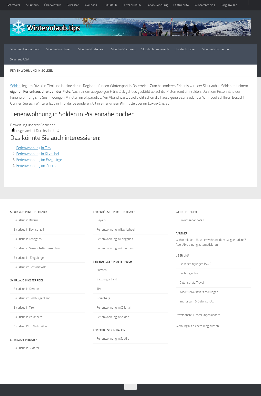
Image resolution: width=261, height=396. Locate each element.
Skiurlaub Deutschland (25, 49)
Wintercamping (205, 5)
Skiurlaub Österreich (91, 49)
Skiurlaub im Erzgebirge (29, 258)
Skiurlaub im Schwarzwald (30, 267)
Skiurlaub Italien (185, 49)
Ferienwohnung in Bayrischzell (116, 229)
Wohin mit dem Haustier (191, 240)
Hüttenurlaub (132, 5)
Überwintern (52, 5)
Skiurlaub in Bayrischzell (29, 229)
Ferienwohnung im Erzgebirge (39, 159)
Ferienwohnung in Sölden (113, 317)
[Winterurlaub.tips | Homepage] (130, 27)
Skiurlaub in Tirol (24, 307)
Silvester (73, 5)
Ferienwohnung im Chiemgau (115, 248)
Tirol (99, 289)
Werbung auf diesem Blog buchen (197, 326)
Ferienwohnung (157, 5)
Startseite (13, 5)
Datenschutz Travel (191, 282)
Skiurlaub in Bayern (59, 49)
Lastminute (181, 5)
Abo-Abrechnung (187, 245)
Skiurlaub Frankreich (155, 49)
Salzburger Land (107, 279)
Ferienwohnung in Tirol (33, 148)
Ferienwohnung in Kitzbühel (37, 154)
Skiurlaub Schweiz (123, 49)
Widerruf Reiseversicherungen (198, 292)
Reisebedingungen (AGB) (195, 264)
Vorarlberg (103, 298)
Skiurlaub (32, 5)
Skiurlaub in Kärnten (26, 289)
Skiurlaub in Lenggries (28, 239)
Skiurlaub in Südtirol (26, 348)
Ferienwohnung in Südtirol (113, 338)
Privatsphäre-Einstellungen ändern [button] (198, 315)
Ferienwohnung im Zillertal (36, 165)
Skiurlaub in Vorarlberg (28, 317)
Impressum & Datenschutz (196, 301)
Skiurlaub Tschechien (216, 49)
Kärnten (102, 270)
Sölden (15, 86)
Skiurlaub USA (19, 59)
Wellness (90, 5)
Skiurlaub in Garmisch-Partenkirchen (37, 248)
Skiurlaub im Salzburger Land (32, 298)
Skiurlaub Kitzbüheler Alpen (31, 326)
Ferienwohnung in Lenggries (115, 239)
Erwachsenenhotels (192, 220)
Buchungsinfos (188, 273)
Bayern (101, 220)
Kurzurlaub (110, 5)
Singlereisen (229, 5)
